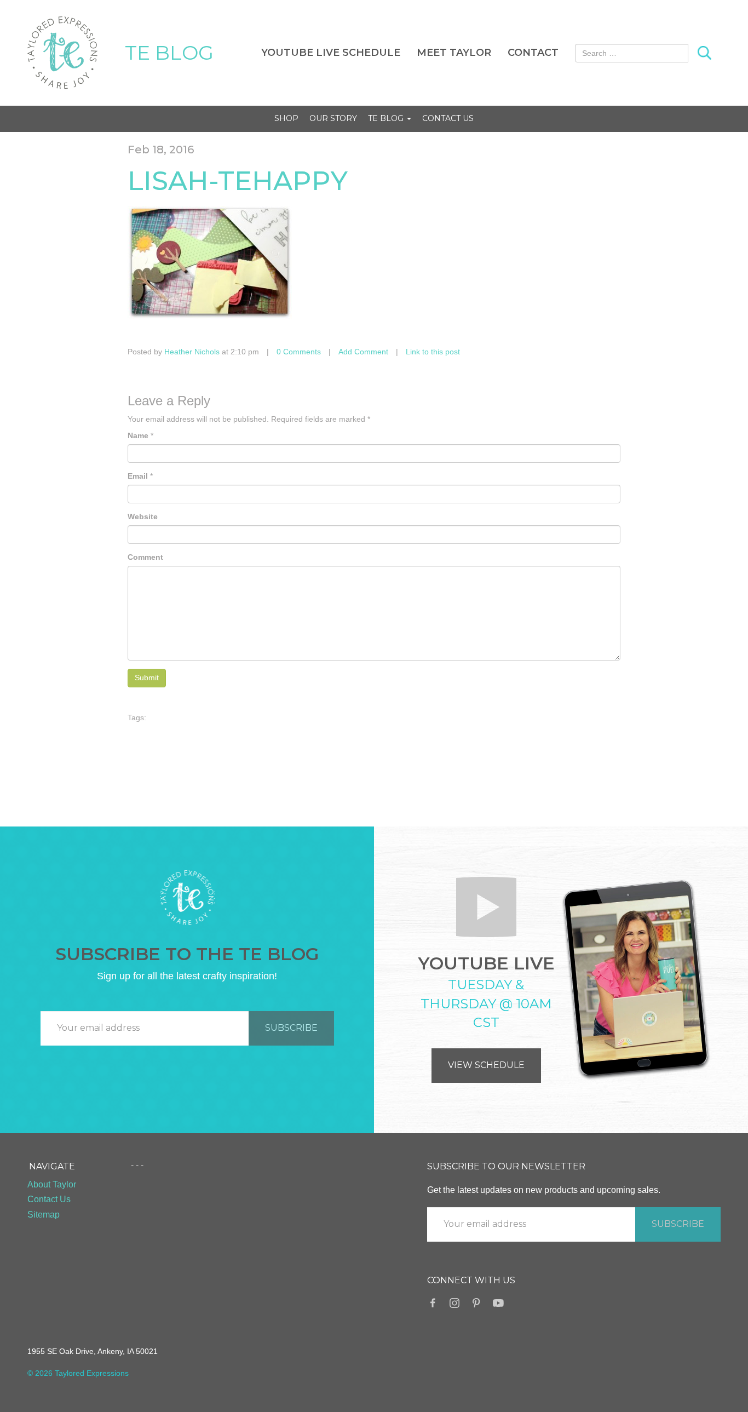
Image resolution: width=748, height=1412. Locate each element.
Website (143, 516)
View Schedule (486, 1065)
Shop (286, 118)
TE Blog (387, 118)
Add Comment (363, 351)
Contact (533, 53)
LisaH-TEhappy (238, 181)
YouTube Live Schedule (330, 53)
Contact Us (448, 118)
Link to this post (433, 351)
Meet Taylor (454, 53)
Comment (145, 557)
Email (138, 476)
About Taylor (51, 1184)
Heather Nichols (192, 351)
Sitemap (43, 1214)
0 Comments (299, 351)
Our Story (333, 118)
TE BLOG (169, 53)
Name (138, 435)
